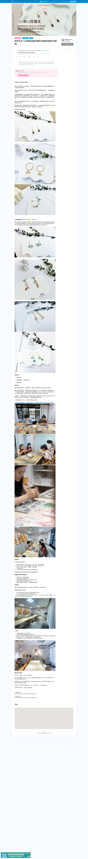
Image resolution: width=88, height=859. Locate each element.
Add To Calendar (44, 50)
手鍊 (38, 56)
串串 (20, 56)
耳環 (24, 56)
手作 (34, 56)
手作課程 (29, 56)
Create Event (73, 1)
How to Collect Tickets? (23, 75)
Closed (67, 44)
